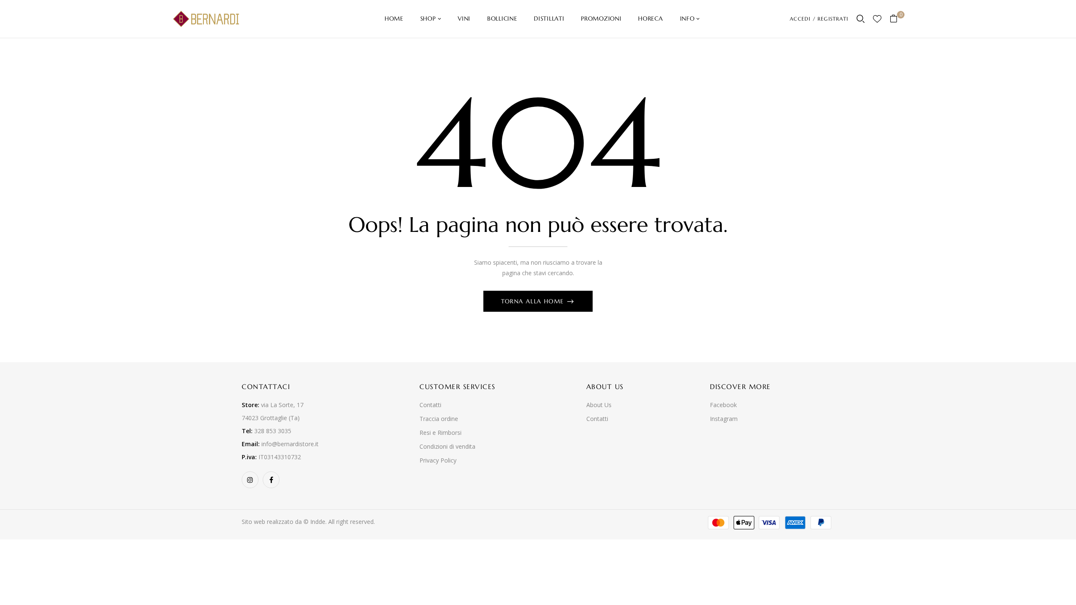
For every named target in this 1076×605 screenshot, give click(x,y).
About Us (599, 405)
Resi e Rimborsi (440, 433)
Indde (317, 522)
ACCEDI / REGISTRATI (819, 19)
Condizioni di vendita (447, 446)
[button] (897, 19)
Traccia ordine (438, 419)
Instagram (724, 419)
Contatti (430, 405)
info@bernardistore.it (290, 444)
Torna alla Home (533, 301)
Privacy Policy (437, 460)
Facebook (723, 405)
